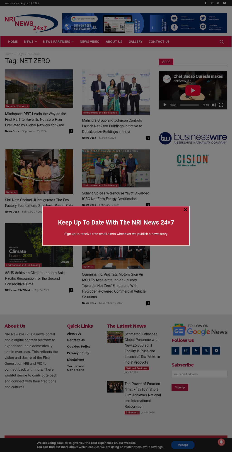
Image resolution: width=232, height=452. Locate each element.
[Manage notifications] (221, 442)
